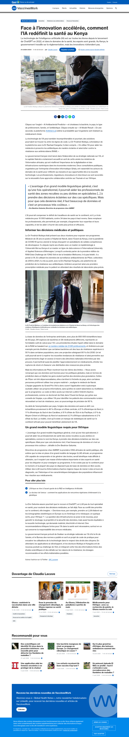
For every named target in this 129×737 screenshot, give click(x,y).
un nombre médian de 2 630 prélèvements (67, 346)
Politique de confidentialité (70, 730)
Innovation (41, 21)
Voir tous (112, 574)
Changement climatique (46, 616)
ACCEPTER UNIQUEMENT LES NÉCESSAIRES (104, 728)
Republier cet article (67, 50)
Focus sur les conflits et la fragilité (22, 617)
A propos (56, 8)
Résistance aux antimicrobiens (55, 21)
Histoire (82, 8)
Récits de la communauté (29, 21)
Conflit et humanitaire (19, 614)
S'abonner (21, 709)
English (109, 2)
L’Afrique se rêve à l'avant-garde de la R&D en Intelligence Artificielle (55, 488)
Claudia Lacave (52, 50)
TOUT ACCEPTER (99, 733)
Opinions (109, 8)
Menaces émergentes (95, 8)
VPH (14, 621)
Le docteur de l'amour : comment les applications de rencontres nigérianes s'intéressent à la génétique (65, 493)
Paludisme (69, 614)
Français (115, 2)
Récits (64, 8)
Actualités (73, 8)
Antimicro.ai (51, 131)
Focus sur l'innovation (72, 21)
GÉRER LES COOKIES (100, 722)
